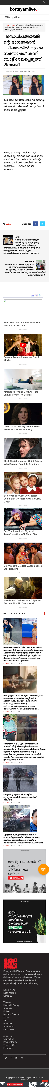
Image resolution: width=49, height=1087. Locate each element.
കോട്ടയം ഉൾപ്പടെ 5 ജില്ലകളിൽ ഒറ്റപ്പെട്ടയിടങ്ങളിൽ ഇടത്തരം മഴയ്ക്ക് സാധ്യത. (19, 797)
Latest (13, 25)
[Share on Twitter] (42, 224)
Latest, (33, 71)
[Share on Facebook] (35, 224)
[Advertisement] (24, 131)
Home (7, 25)
